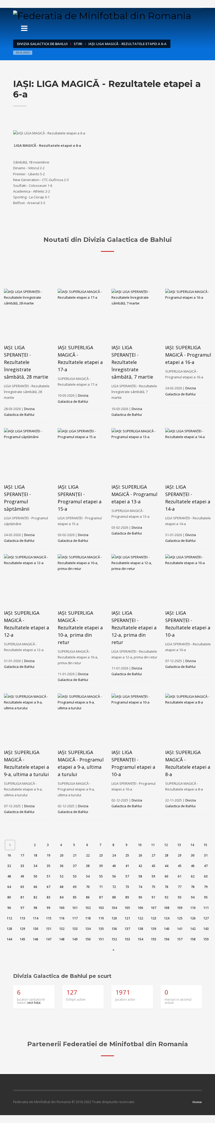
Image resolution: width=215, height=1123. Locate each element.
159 (206, 939)
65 (22, 887)
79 (206, 887)
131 (48, 928)
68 (61, 887)
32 (9, 866)
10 (140, 845)
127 (206, 918)
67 (48, 887)
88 (114, 897)
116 (61, 918)
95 (206, 897)
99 (48, 908)
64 (9, 887)
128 (9, 928)
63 (206, 876)
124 (166, 918)
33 (22, 866)
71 (101, 887)
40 (114, 866)
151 (101, 939)
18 (35, 855)
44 (166, 866)
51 (48, 876)
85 (75, 897)
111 (206, 908)
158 (193, 939)
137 (127, 928)
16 (9, 855)
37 (75, 866)
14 (192, 845)
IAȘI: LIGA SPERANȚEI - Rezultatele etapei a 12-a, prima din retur (134, 627)
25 (127, 855)
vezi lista (34, 1002)
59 (153, 876)
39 (101, 866)
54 (88, 876)
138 (140, 928)
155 (153, 939)
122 (140, 918)
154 (140, 939)
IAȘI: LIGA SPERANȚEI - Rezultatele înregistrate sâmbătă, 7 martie (132, 362)
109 (179, 908)
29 (179, 855)
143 (206, 928)
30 (193, 855)
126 (193, 918)
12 (166, 845)
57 (127, 876)
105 (127, 908)
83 (48, 897)
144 (9, 939)
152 (114, 939)
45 (179, 866)
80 (9, 897)
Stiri (78, 43)
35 (48, 866)
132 (61, 928)
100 (61, 908)
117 (75, 918)
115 (48, 918)
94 (193, 897)
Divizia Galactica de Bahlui (42, 43)
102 (88, 908)
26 (140, 855)
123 (153, 918)
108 (166, 908)
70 (88, 887)
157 (179, 939)
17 (22, 855)
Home (197, 1102)
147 (48, 939)
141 (179, 928)
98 (35, 908)
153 (127, 939)
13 (179, 845)
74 (140, 887)
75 (153, 887)
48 (9, 876)
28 (166, 855)
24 (114, 855)
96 (9, 908)
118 (88, 918)
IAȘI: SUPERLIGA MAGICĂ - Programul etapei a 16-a (188, 354)
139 (153, 928)
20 (61, 855)
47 (206, 866)
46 (193, 866)
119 (101, 918)
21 (75, 855)
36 (61, 866)
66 (35, 887)
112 (9, 918)
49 (22, 876)
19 (48, 855)
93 (179, 897)
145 (22, 939)
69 (75, 887)
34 (35, 866)
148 (61, 939)
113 (22, 918)
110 (193, 908)
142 (193, 928)
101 (75, 908)
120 (114, 918)
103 (101, 908)
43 (153, 866)
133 (75, 928)
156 (166, 939)
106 (140, 908)
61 (179, 876)
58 (140, 876)
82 (35, 897)
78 (193, 887)
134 (88, 928)
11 (153, 845)
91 (153, 897)
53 (75, 876)
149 (75, 939)
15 (205, 845)
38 (88, 866)
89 (127, 897)
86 (88, 897)
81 (22, 897)
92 (166, 897)
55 (101, 876)
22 (88, 855)
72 (114, 887)
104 (114, 908)
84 (61, 897)
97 (22, 908)
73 (127, 887)
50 (35, 876)
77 (179, 887)
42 (140, 866)
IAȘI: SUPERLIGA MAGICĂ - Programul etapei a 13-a (134, 494)
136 (114, 928)
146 (35, 939)
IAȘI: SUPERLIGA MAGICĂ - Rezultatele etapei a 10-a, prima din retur (80, 627)
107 (153, 908)
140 (166, 928)
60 (166, 876)
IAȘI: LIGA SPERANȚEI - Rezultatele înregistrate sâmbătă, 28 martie (26, 362)
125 (179, 918)
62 (193, 876)
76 (166, 887)
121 (127, 918)
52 (61, 876)
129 (22, 928)
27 (153, 855)
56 (114, 876)
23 (101, 855)
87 (101, 897)
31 (206, 855)
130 (35, 928)
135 (101, 928)
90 (140, 897)
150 (88, 939)
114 (35, 918)
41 (127, 866)
